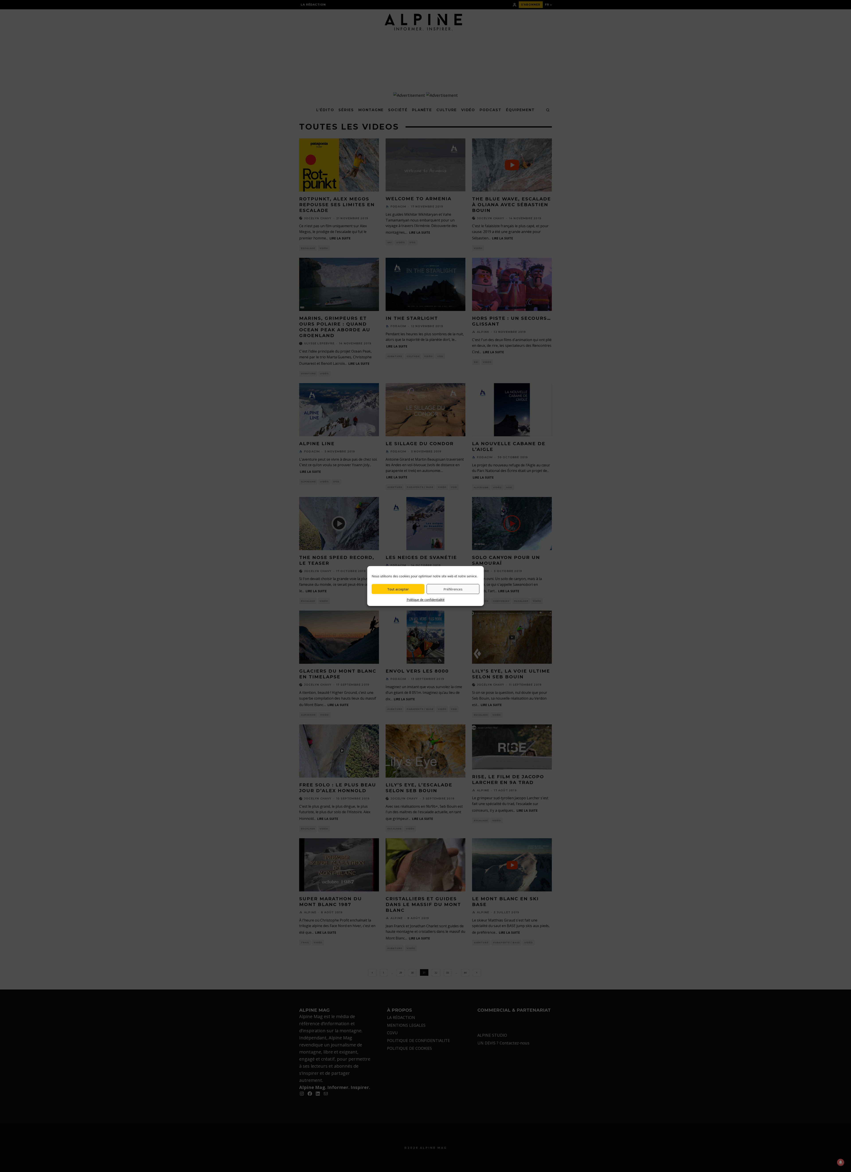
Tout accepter (398, 589)
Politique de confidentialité (426, 600)
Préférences (453, 589)
